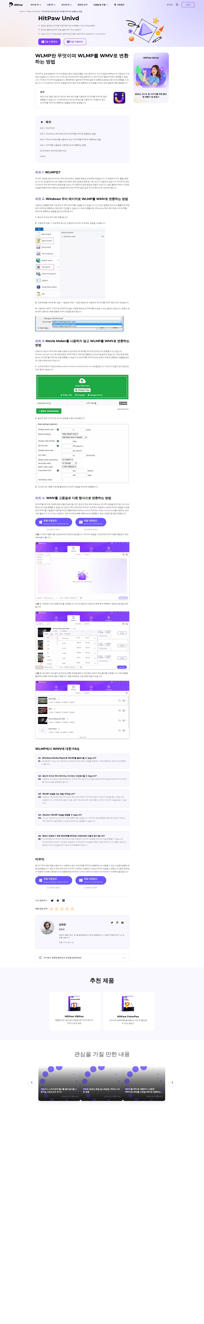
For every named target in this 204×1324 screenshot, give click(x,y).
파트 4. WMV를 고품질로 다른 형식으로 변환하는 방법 (63, 145)
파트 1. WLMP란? (47, 128)
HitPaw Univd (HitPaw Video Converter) (96, 510)
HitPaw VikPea (74, 1016)
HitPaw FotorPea (128, 1016)
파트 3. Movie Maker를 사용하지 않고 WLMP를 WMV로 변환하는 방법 (70, 139)
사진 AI (50, 5)
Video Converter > (34, 11)
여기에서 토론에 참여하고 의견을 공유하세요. (63, 958)
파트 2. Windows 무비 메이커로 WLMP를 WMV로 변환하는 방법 (68, 134)
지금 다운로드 (50, 41)
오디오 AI (65, 5)
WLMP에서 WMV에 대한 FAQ (53, 151)
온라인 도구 (83, 5)
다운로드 (121, 5)
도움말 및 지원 (99, 5)
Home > (22, 11)
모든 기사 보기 (65, 942)
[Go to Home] (16, 4)
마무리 (43, 156)
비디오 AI (35, 5)
